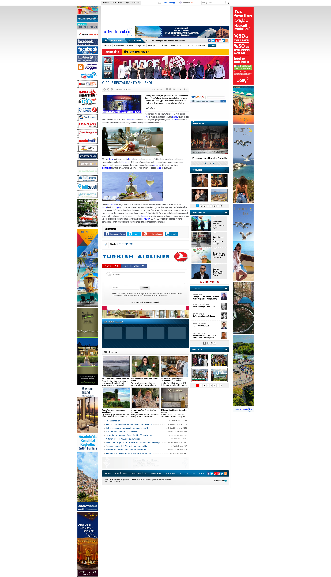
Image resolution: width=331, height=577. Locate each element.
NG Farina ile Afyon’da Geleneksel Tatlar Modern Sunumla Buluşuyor (174, 413)
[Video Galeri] (134, 40)
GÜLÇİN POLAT (204, 305)
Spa (180, 473)
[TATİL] (219, 195)
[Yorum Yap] (167, 89)
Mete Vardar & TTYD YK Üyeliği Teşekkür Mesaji (123, 439)
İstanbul (175, 117)
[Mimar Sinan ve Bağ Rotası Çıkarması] (200, 360)
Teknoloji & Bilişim (156, 473)
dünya (111, 159)
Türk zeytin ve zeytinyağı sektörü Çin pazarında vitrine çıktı (127, 428)
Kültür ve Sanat (170, 473)
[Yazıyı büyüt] (185, 89)
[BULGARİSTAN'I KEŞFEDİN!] (200, 375)
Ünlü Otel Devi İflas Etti (137, 52)
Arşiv (127, 3)
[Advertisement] (165, 15)
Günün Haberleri (117, 3)
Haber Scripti (219, 481)
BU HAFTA (210, 282)
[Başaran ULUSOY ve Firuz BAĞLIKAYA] (200, 180)
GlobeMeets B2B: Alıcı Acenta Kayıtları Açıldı (219, 224)
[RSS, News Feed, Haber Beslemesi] (226, 40)
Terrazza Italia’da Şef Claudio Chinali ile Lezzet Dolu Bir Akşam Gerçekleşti (133, 442)
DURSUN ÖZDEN (206, 335)
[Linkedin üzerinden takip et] (223, 40)
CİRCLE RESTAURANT (125, 244)
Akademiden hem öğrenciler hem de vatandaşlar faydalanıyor (128, 453)
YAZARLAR (196, 288)
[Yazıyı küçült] (179, 89)
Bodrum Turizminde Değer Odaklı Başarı (218, 272)
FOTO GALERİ (197, 170)
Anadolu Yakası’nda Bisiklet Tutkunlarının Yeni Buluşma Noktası (129, 424)
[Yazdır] (174, 89)
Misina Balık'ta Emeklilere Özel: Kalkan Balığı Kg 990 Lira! (126, 450)
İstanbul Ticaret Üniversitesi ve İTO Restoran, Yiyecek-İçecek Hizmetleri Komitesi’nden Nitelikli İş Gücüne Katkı (174, 382)
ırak (147, 117)
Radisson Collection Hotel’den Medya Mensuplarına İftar (126, 446)
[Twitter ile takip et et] (213, 40)
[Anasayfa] (105, 40)
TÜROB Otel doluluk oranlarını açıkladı (209, 158)
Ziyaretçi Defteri (136, 473)
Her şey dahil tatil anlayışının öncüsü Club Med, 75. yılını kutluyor (129, 435)
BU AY (202, 282)
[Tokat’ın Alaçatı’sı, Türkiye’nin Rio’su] (219, 375)
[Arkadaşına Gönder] (170, 89)
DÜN (217, 282)
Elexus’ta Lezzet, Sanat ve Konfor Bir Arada (122, 432)
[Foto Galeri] (117, 40)
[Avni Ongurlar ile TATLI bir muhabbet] (219, 180)
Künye (117, 473)
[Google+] (112, 89)
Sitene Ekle (135, 3)
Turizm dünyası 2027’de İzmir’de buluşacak (219, 255)
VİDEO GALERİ (197, 350)
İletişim (124, 473)
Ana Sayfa (106, 3)
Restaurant (130, 119)
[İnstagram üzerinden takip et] (219, 40)
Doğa (186, 473)
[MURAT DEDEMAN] (200, 195)
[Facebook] (104, 89)
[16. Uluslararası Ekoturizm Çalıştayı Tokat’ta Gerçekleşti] (219, 360)
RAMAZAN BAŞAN (201, 296)
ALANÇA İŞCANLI (203, 316)
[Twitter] (108, 89)
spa (117, 207)
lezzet (130, 159)
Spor (193, 473)
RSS (146, 473)
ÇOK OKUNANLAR (198, 213)
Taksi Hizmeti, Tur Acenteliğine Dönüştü (218, 240)
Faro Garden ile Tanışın (114, 421)
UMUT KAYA (203, 326)
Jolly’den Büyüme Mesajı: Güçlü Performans (169, 41)
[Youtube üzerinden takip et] (216, 40)
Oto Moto (201, 473)
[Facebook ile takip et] (209, 40)
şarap (176, 119)
